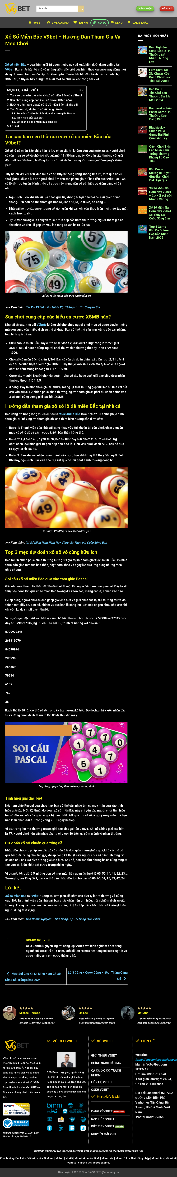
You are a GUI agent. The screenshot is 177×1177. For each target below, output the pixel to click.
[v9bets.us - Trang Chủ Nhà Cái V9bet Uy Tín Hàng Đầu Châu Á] (17, 8)
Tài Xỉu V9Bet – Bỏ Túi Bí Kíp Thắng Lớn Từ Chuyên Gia (63, 307)
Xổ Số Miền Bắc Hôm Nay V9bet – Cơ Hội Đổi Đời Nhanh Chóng (160, 194)
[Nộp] (81, 9)
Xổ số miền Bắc (15, 64)
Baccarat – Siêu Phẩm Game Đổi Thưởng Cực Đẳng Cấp (160, 114)
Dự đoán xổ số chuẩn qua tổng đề (36, 121)
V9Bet (54, 1077)
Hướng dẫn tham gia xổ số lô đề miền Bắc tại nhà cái (44, 104)
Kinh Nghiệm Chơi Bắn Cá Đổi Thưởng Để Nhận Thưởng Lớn (160, 55)
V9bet (35, 896)
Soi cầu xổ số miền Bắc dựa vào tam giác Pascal (45, 113)
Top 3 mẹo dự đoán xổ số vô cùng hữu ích (37, 109)
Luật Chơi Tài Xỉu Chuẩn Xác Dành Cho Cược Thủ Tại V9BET (160, 75)
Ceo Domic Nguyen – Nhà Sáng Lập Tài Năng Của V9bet (63, 919)
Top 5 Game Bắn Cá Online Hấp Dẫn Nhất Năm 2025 (159, 232)
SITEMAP (141, 1069)
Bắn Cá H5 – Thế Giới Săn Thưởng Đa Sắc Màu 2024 (160, 94)
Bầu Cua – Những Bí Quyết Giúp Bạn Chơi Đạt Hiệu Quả (160, 175)
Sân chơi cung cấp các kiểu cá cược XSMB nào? (41, 100)
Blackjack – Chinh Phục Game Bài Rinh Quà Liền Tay (159, 133)
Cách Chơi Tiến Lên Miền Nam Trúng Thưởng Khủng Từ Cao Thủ (160, 154)
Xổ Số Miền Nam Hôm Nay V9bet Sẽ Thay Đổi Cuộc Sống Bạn (66, 542)
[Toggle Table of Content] (79, 90)
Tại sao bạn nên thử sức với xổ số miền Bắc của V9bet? (46, 95)
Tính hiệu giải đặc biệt (30, 117)
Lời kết (15, 126)
